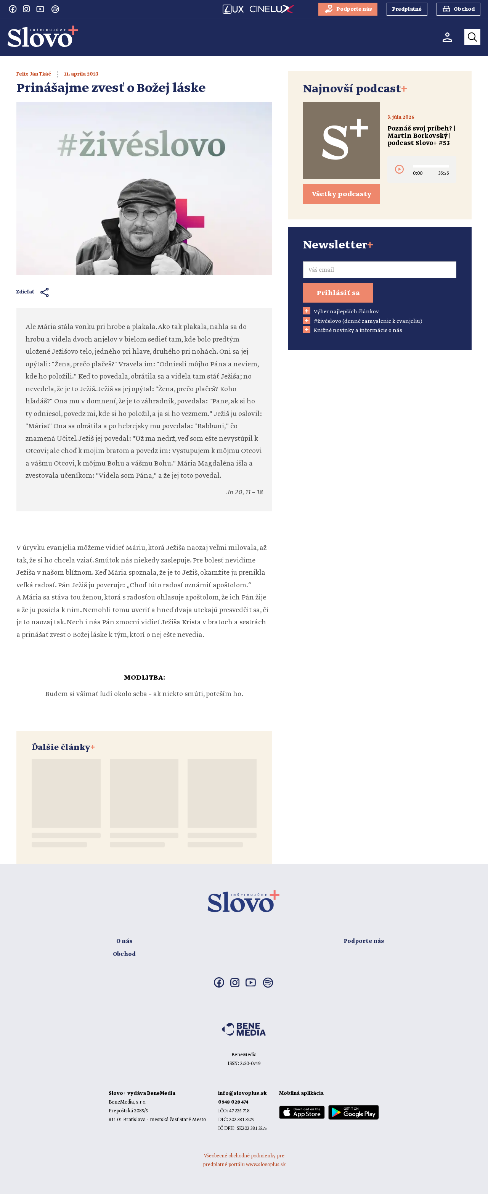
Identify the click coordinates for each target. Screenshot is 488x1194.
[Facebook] (12, 9)
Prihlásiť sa (338, 293)
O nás (124, 941)
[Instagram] (26, 8)
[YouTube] (40, 9)
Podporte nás (364, 941)
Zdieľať (25, 292)
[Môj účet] (447, 37)
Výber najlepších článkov (346, 312)
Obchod (124, 954)
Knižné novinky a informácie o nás (358, 330)
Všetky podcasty (341, 194)
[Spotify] (55, 9)
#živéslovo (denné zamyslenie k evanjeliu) (368, 321)
